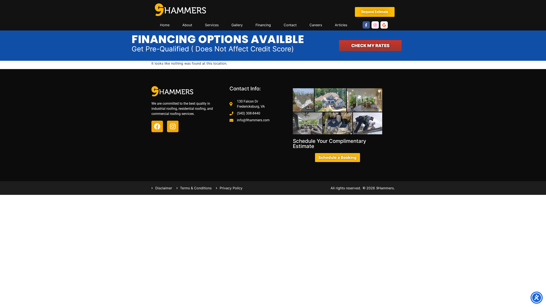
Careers (315, 25)
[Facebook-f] (366, 25)
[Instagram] (375, 25)
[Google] (384, 25)
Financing (263, 25)
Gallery (237, 25)
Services (212, 25)
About (187, 25)
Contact (290, 25)
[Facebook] (157, 126)
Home (165, 25)
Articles (341, 25)
